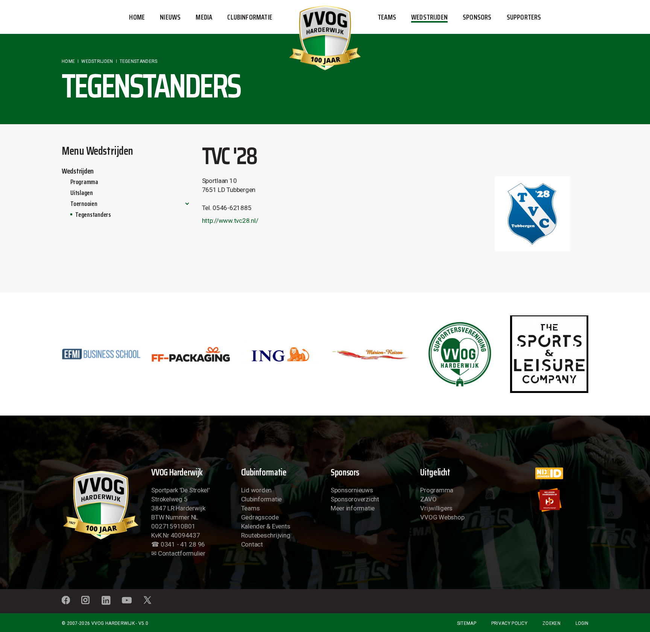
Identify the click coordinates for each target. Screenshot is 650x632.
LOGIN (582, 623)
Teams (250, 508)
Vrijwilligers (436, 508)
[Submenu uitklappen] (187, 203)
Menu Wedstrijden (97, 151)
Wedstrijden (78, 170)
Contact (252, 544)
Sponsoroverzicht (355, 499)
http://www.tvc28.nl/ (230, 220)
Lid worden (256, 490)
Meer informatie (353, 508)
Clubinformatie (261, 499)
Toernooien (83, 203)
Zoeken (551, 623)
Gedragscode (260, 517)
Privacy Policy (509, 623)
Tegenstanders (93, 214)
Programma (84, 181)
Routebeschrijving (265, 535)
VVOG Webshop (442, 517)
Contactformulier (181, 553)
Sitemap (466, 623)
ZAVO (428, 499)
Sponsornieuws (352, 490)
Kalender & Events (265, 526)
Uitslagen (81, 192)
